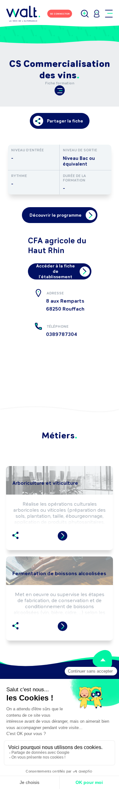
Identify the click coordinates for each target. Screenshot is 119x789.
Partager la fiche (65, 121)
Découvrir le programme (56, 215)
